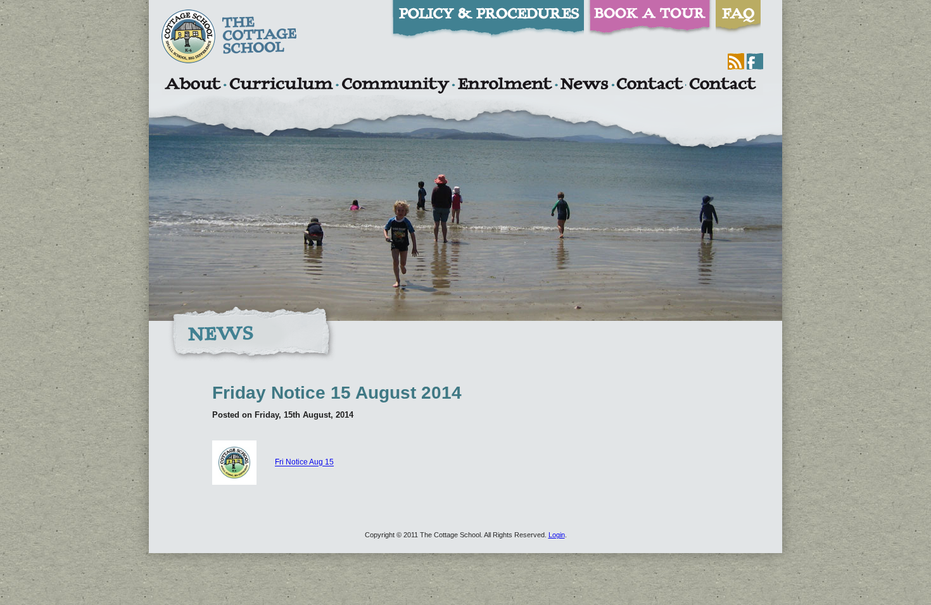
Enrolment (504, 85)
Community (395, 85)
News (584, 85)
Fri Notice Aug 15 (304, 462)
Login (556, 535)
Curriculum (281, 85)
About (192, 85)
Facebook (755, 61)
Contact (649, 85)
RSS (736, 61)
